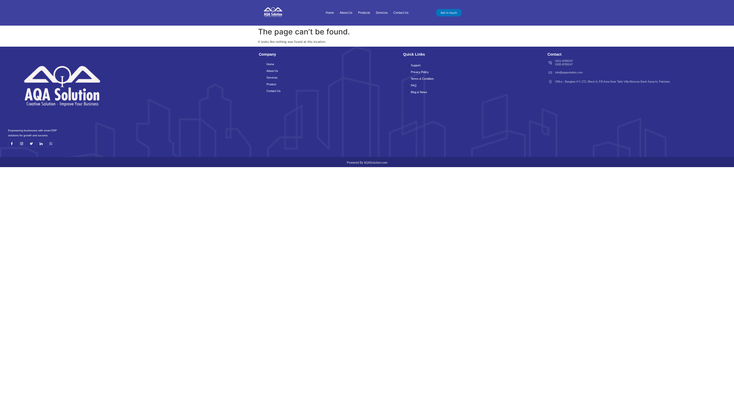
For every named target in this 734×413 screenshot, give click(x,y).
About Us (346, 12)
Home (330, 12)
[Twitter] (31, 143)
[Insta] (21, 143)
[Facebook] (12, 143)
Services (382, 12)
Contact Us (400, 12)
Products (364, 12)
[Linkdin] (41, 143)
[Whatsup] (51, 143)
